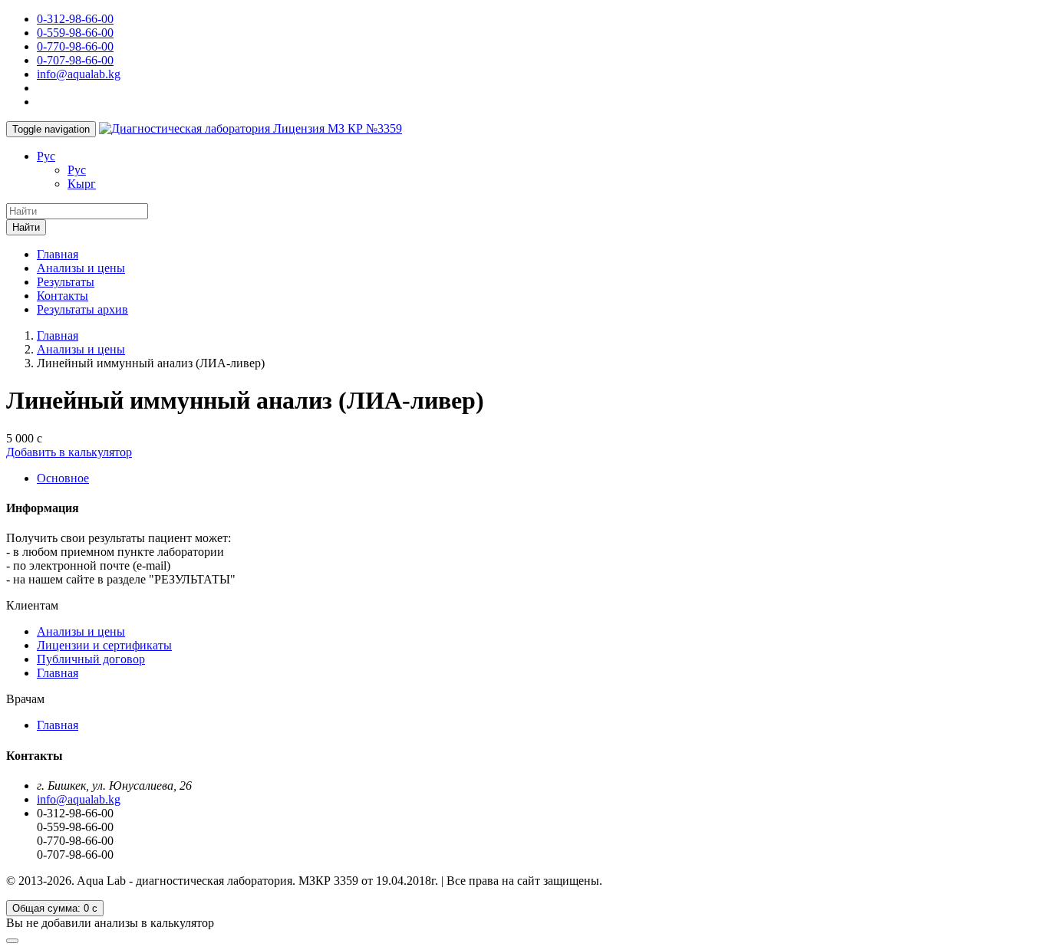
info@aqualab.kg (78, 74)
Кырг (82, 183)
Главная (57, 254)
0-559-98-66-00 (75, 32)
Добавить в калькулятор (69, 452)
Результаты (65, 281)
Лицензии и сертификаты (104, 645)
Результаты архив (82, 309)
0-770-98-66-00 (75, 46)
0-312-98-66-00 (75, 18)
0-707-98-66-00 (75, 60)
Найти (26, 227)
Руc (46, 156)
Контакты (62, 295)
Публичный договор (91, 659)
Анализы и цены (81, 267)
